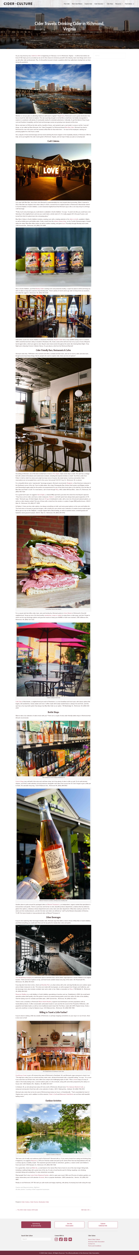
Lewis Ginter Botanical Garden (39, 1175)
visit (75, 1079)
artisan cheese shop (60, 221)
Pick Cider (67, 4)
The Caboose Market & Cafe (74, 1087)
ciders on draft (73, 219)
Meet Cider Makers (77, 4)
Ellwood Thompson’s (53, 904)
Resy (57, 489)
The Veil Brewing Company (24, 977)
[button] (104, 3)
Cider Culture (26, 1202)
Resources (118, 4)
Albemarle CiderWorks (66, 1094)
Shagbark (69, 483)
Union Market (68, 613)
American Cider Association (96, 1241)
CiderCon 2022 (35, 55)
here (62, 116)
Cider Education (98, 4)
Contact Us (91, 1243)
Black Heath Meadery (45, 1001)
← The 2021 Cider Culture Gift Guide (27, 1210)
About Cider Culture (94, 1239)
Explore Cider (88, 4)
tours (63, 223)
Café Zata (19, 701)
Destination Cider (44, 1202)
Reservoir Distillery (21, 994)
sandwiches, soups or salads (53, 615)
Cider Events (34, 1202)
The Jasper (56, 473)
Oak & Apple (41, 494)
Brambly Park (46, 985)
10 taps (47, 499)
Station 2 (51, 497)
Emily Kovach (76, 34)
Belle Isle (34, 1168)
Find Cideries (129, 4)
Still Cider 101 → (86, 1210)
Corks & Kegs (20, 781)
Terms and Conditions (94, 1246)
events (42, 1177)
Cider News (110, 4)
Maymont (34, 1160)
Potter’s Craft (53, 1094)
